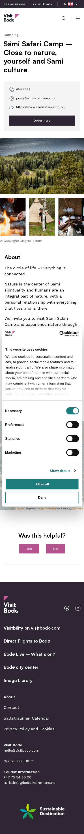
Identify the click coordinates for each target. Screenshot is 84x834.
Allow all (42, 484)
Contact (11, 707)
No (55, 549)
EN (64, 4)
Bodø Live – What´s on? (29, 654)
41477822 (23, 89)
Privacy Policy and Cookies (29, 729)
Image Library (18, 680)
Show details (60, 471)
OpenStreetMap (47, 508)
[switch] (72, 424)
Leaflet (20, 508)
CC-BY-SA (77, 508)
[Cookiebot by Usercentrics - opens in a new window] (60, 334)
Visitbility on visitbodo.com (32, 628)
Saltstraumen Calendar (26, 718)
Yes (29, 549)
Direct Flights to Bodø (27, 641)
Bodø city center (21, 667)
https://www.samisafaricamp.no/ (41, 107)
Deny (42, 497)
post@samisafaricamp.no (35, 98)
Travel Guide (14, 4)
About (9, 697)
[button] (42, 166)
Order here (42, 120)
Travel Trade (41, 4)
